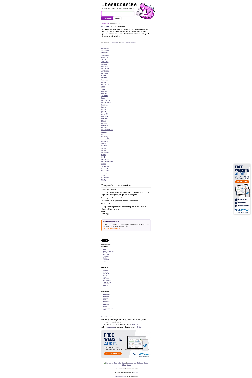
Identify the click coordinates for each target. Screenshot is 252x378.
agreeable (104, 62)
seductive (104, 141)
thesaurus (106, 296)
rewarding (104, 132)
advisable (104, 57)
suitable (104, 145)
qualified (104, 127)
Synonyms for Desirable (119, 4)
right (102, 134)
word (104, 309)
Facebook (130, 363)
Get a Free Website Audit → (111, 228)
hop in (103, 107)
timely (103, 157)
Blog (120, 363)
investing (105, 285)
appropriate (105, 71)
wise (103, 175)
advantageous (106, 55)
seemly (103, 143)
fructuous (104, 80)
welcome (104, 168)
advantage (111, 327)
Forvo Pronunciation (108, 251)
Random (128, 42)
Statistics (140, 363)
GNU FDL (135, 372)
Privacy (124, 365)
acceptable (105, 48)
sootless (105, 272)
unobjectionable (107, 161)
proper (103, 121)
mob (104, 303)
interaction (106, 304)
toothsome (105, 159)
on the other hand (108, 308)
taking (103, 150)
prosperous (105, 123)
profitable (104, 118)
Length (122, 42)
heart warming (106, 102)
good (103, 87)
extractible (106, 284)
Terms (129, 365)
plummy (104, 111)
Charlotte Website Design (121, 376)
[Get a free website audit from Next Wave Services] (126, 344)
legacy (105, 306)
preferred (104, 116)
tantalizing (105, 152)
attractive (104, 73)
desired (104, 77)
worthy (103, 179)
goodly (103, 89)
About (115, 363)
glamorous (105, 84)
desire (139, 327)
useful (103, 164)
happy (103, 98)
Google (105, 253)
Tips (135, 363)
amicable (104, 66)
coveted (104, 75)
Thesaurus (106, 256)
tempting (104, 155)
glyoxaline (106, 273)
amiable (104, 64)
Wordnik (105, 261)
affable (103, 59)
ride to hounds (107, 280)
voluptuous (105, 166)
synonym (105, 298)
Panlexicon (106, 254)
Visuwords (106, 259)
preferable (104, 114)
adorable (104, 52)
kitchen (105, 299)
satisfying (104, 136)
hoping (103, 109)
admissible (105, 50)
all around (106, 278)
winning (104, 173)
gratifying (104, 96)
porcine (105, 275)
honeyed (104, 105)
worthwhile (105, 177)
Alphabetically (115, 42)
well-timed (105, 170)
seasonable (105, 139)
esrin (104, 277)
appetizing (105, 68)
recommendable (107, 130)
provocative (105, 125)
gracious (104, 91)
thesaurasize (106, 294)
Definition (133, 42)
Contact (146, 363)
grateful (104, 93)
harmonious (105, 100)
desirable (105, 270)
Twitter (105, 258)
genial (103, 82)
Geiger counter (107, 282)
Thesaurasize (105, 23)
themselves (106, 301)
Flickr (104, 249)
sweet (103, 148)
